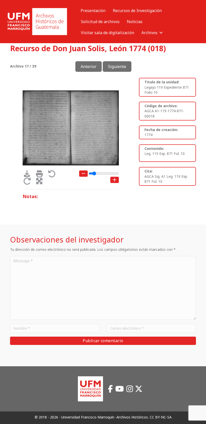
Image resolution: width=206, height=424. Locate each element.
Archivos (149, 32)
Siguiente (117, 66)
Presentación (93, 10)
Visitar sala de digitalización (107, 32)
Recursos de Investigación (137, 10)
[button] (161, 32)
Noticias (134, 21)
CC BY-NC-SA (161, 417)
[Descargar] (29, 175)
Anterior (88, 66)
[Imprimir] (41, 175)
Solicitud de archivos (100, 21)
